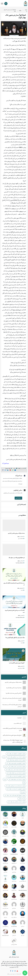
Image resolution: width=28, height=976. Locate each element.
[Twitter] (12, 971)
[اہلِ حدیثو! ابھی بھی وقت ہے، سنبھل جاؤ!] (14, 550)
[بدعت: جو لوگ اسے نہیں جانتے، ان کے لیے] (14, 525)
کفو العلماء (19, 718)
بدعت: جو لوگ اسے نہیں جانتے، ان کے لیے (16, 533)
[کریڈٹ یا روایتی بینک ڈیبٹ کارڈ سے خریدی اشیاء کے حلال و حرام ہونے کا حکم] (24, 705)
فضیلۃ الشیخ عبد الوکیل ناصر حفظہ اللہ (16, 753)
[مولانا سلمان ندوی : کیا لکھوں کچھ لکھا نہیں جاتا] (14, 629)
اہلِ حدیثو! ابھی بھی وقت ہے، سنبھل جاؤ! (17, 557)
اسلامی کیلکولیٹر (18, 490)
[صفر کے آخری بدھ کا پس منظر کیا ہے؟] (24, 687)
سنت (24, 798)
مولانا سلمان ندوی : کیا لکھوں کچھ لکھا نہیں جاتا (15, 637)
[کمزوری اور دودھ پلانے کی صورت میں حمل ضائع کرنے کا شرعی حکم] (24, 699)
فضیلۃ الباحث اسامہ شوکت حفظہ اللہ (17, 779)
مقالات (14, 468)
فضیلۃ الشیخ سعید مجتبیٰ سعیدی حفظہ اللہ (15, 763)
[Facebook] (10, 971)
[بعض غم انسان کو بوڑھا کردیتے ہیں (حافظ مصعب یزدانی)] (24, 729)
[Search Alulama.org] (5, 3)
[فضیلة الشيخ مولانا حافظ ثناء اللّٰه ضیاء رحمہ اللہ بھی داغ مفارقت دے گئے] (25, 741)
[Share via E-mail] (15, 470)
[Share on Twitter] (5, 470)
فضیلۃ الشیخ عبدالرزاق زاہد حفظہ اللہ (16, 776)
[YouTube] (17, 971)
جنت (24, 782)
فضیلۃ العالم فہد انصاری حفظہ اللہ (17, 766)
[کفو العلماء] (24, 718)
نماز (4, 756)
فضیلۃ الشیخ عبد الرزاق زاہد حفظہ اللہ (16, 788)
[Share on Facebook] (3, 470)
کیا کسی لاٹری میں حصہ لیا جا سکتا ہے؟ (13, 693)
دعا (5, 766)
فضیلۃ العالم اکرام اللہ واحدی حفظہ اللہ (15, 769)
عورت (5, 779)
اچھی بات (23, 792)
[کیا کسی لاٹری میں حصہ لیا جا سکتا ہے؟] (24, 693)
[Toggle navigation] (2, 4)
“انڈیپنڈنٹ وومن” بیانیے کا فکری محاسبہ (17, 663)
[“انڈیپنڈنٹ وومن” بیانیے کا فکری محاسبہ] (14, 655)
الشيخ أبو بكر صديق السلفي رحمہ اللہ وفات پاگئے (12, 735)
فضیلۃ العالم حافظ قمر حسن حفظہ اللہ (16, 801)
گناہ (20, 798)
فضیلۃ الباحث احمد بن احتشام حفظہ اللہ (16, 772)
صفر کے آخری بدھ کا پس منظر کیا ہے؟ (13, 688)
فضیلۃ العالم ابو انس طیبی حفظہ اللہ (16, 756)
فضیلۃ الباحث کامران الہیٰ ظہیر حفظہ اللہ (15, 785)
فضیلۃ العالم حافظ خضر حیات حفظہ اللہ (16, 759)
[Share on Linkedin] (7, 470)
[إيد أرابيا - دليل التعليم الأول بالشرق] (14, 952)
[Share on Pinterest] (10, 470)
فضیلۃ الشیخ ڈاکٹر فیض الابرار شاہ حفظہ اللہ (14, 795)
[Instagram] (15, 971)
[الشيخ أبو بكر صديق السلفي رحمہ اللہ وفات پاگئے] (24, 735)
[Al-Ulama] (25, 3)
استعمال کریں (18, 498)
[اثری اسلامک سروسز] (24, 723)
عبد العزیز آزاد (18, 476)
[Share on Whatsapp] (12, 470)
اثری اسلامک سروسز (17, 723)
